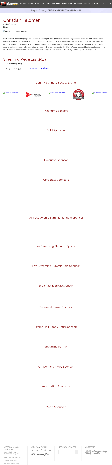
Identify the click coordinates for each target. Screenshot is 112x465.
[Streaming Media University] (78, 99)
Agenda (23, 4)
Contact (95, 4)
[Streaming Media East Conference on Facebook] (41, 450)
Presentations (43, 4)
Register (106, 4)
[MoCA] (31, 419)
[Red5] (69, 119)
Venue (80, 4)
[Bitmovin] (18, 139)
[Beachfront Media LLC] (30, 232)
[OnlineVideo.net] (47, 419)
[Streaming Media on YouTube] (50, 450)
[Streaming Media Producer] (47, 432)
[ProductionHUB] (64, 419)
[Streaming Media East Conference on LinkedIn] (37, 450)
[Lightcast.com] (69, 139)
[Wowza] (69, 205)
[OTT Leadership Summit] (99, 92)
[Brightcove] (56, 375)
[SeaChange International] (94, 139)
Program (32, 4)
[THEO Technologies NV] (56, 149)
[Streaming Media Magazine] (97, 419)
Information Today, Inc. (11, 454)
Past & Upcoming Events (12, 457)
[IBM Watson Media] (43, 191)
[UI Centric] (81, 149)
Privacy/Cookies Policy (11, 463)
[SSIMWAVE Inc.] (30, 149)
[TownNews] (81, 232)
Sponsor (72, 4)
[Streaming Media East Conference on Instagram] (45, 450)
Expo (64, 4)
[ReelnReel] (81, 419)
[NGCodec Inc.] (56, 255)
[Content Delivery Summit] (10, 92)
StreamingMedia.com (11, 460)
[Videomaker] (81, 432)
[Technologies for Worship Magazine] (64, 432)
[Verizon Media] (43, 205)
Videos (87, 4)
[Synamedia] (94, 191)
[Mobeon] (56, 356)
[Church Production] (14, 419)
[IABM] (43, 396)
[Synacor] (69, 191)
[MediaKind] (43, 119)
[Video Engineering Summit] (57, 92)
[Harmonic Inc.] (18, 191)
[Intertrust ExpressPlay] (43, 139)
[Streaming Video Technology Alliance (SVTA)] (69, 396)
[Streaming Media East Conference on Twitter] (32, 450)
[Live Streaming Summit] (33, 102)
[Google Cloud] (56, 170)
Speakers (56, 4)
